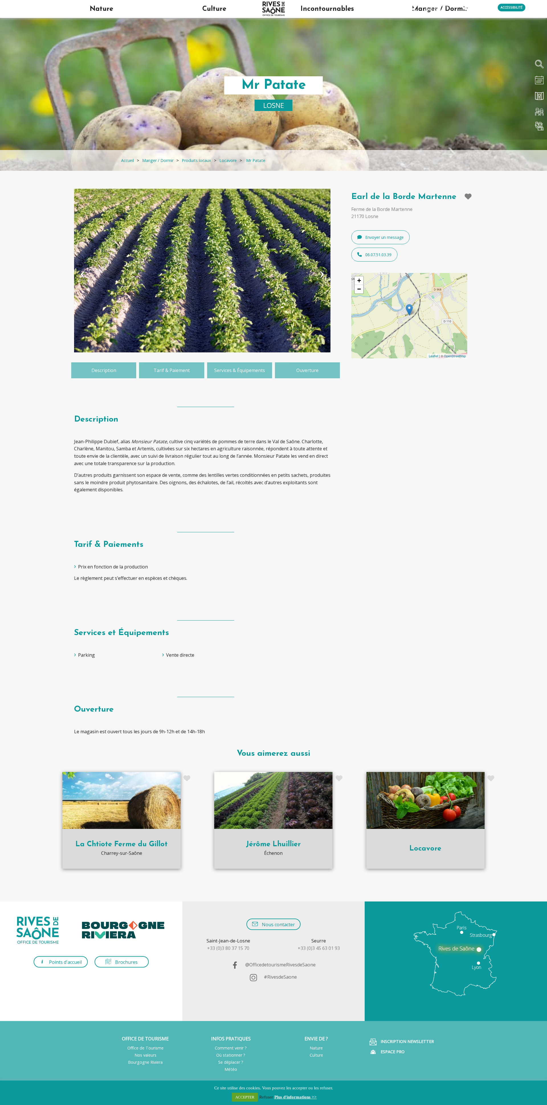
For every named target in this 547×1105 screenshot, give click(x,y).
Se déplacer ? (230, 1062)
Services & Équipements (239, 370)
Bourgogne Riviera (145, 1062)
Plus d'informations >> (295, 1097)
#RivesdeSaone (280, 977)
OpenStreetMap (455, 356)
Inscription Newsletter (406, 1041)
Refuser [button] (266, 1097)
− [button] (359, 289)
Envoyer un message (384, 237)
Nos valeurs (145, 1055)
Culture (316, 1055)
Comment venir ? (231, 1048)
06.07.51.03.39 (378, 254)
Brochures (126, 962)
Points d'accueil (65, 962)
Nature (316, 1048)
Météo (230, 1069)
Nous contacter (278, 924)
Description (103, 370)
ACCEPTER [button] (244, 1097)
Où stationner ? (230, 1055)
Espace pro (392, 1051)
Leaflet (433, 356)
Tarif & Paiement (172, 370)
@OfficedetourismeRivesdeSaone (280, 965)
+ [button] (359, 280)
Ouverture (307, 370)
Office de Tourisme (145, 1048)
